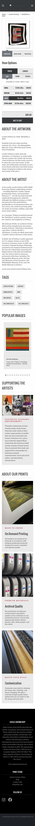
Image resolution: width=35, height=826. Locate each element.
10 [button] (25, 375)
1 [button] (5, 375)
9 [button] (22, 375)
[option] (17, 345)
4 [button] (12, 375)
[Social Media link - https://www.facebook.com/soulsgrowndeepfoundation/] (11, 801)
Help (17, 779)
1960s (18, 292)
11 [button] (27, 375)
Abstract (20, 286)
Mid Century (7, 298)
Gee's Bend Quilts (9, 304)
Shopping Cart (17, 784)
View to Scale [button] (28, 54)
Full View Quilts (23, 304)
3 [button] (10, 375)
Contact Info (17, 782)
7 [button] (18, 375)
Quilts (18, 298)
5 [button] (14, 375)
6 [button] (16, 375)
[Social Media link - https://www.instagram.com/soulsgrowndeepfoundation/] (5, 801)
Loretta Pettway (14, 14)
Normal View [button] (7, 54)
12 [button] (29, 375)
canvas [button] (25, 71)
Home (4, 14)
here (29, 269)
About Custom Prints (17, 777)
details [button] (27, 76)
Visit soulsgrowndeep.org (17, 764)
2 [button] (7, 375)
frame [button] (17, 76)
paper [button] (10, 71)
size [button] (7, 76)
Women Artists (8, 292)
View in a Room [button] (17, 54)
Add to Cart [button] (17, 120)
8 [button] (20, 375)
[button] (17, 88)
